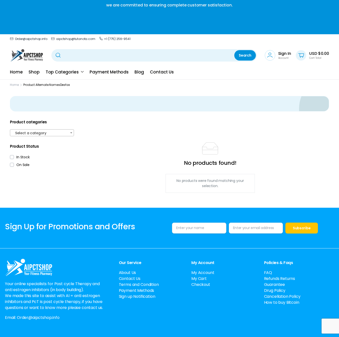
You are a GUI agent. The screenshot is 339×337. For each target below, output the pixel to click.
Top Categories (62, 72)
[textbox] (42, 133)
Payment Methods (109, 72)
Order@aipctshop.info (31, 39)
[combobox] (42, 132)
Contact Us (161, 72)
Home (16, 72)
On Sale (23, 165)
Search (245, 55)
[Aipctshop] (26, 55)
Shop (34, 72)
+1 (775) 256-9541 (117, 39)
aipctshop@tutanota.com (75, 39)
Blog (139, 72)
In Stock (23, 157)
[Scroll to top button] (328, 326)
